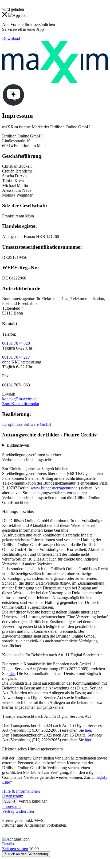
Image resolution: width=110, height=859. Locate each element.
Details (8, 844)
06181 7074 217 (16, 357)
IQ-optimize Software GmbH (27, 424)
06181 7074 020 (16, 343)
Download (11, 38)
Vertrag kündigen (33, 801)
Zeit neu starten (15, 848)
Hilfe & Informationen (21, 791)
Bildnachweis (18, 445)
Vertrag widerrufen (18, 811)
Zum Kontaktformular (20, 403)
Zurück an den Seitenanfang (26, 854)
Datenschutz (12, 796)
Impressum (11, 806)
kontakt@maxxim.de (19, 399)
